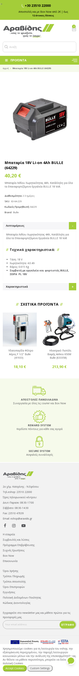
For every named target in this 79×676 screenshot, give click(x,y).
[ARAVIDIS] (18, 475)
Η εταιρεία (9, 534)
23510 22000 (24, 492)
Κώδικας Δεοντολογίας (16, 603)
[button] (6, 46)
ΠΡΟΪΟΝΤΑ (18, 60)
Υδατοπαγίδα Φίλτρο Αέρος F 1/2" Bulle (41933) (20, 354)
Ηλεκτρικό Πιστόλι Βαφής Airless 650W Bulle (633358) (59, 354)
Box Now (8, 555)
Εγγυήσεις (9, 592)
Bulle (16, 212)
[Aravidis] (34, 31)
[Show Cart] (74, 29)
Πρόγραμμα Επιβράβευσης (19, 545)
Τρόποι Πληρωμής (14, 576)
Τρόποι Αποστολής (14, 581)
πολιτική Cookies (13, 663)
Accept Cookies (15, 668)
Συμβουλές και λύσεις (16, 539)
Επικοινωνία (10, 561)
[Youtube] (23, 525)
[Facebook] (5, 525)
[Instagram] (14, 525)
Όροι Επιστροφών (14, 587)
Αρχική (6, 68)
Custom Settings (40, 668)
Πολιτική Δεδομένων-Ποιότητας (22, 597)
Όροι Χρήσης (10, 571)
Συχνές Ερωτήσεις (13, 550)
